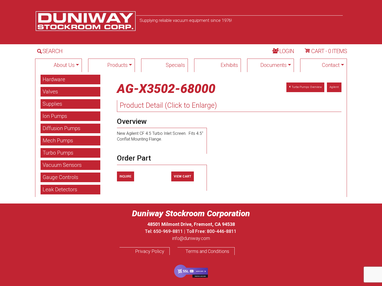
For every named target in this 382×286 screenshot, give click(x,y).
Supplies (52, 104)
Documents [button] (273, 65)
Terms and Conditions (207, 251)
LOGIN (286, 51)
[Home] (85, 21)
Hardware (54, 79)
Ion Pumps (55, 116)
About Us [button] (64, 65)
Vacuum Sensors (62, 165)
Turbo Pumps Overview (307, 87)
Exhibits (229, 65)
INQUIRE (125, 176)
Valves (50, 91)
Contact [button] (331, 65)
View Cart (182, 176)
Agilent (334, 87)
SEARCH (52, 51)
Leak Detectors (60, 189)
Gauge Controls (60, 177)
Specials (175, 65)
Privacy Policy (149, 251)
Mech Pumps (58, 140)
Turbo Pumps (58, 153)
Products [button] (117, 65)
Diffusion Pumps (61, 128)
